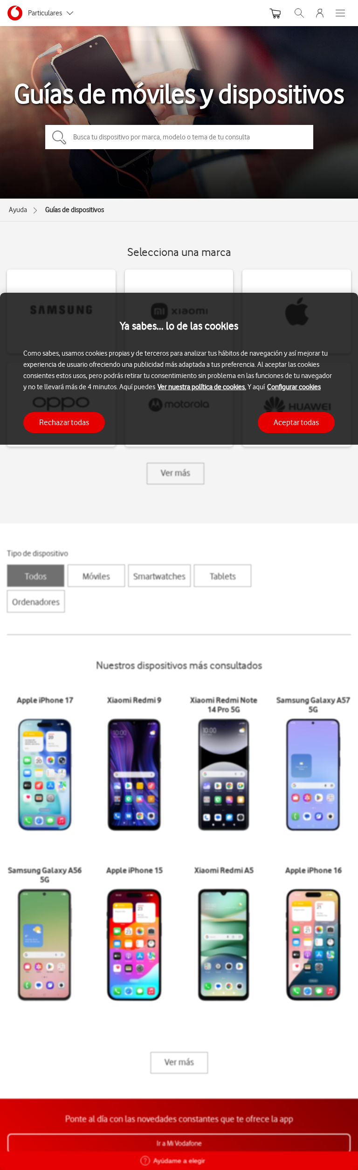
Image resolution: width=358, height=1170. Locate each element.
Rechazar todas (64, 422)
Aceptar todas (296, 422)
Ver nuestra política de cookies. (202, 387)
